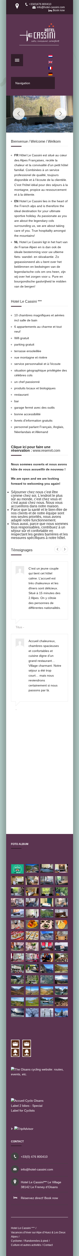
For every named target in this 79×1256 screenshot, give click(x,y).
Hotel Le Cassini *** (23, 1228)
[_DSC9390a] (46, 950)
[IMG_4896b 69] (46, 1016)
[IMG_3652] (46, 905)
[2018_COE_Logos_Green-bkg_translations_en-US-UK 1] (17, 872)
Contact (48, 1245)
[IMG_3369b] (46, 916)
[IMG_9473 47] (32, 983)
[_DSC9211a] (17, 961)
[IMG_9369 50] (17, 983)
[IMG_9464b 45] (61, 994)
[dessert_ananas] (32, 939)
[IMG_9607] (32, 928)
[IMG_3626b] (17, 883)
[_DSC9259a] (61, 916)
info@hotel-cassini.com (51, 7)
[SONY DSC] (61, 961)
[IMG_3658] (61, 883)
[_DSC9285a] (46, 883)
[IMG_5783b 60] (61, 1016)
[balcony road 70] (46, 972)
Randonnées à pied (36, 1240)
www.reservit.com (46, 450)
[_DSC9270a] (32, 905)
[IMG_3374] (32, 916)
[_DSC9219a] (32, 961)
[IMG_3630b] (46, 894)
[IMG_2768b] (32, 883)
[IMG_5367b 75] (17, 1016)
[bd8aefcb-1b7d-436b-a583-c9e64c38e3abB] (32, 894)
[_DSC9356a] (61, 950)
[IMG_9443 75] (61, 928)
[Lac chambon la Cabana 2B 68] (46, 1005)
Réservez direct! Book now (39, 1198)
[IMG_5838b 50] (46, 939)
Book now (59, 10)
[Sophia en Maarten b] (46, 961)
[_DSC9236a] (61, 905)
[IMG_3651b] (17, 894)
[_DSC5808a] (61, 939)
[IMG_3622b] (61, 871)
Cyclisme (16, 1240)
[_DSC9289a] (17, 916)
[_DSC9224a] (17, 905)
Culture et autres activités (26, 1245)
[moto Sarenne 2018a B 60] (17, 994)
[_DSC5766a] (32, 871)
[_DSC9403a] (17, 928)
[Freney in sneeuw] (32, 1016)
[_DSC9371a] (32, 950)
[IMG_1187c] (46, 871)
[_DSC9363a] (17, 950)
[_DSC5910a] (17, 939)
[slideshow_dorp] (61, 1005)
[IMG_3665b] (61, 894)
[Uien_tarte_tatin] (46, 928)
